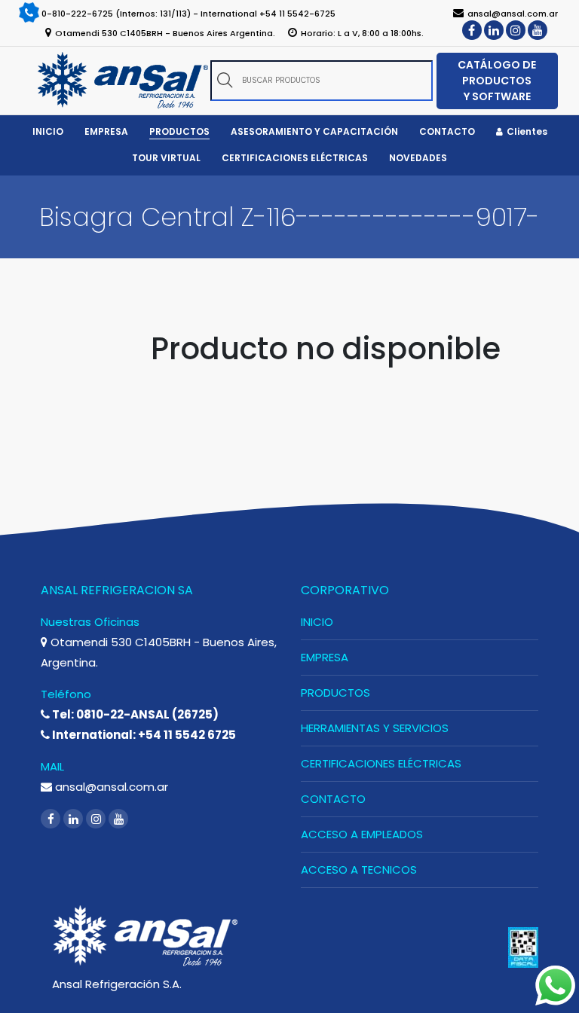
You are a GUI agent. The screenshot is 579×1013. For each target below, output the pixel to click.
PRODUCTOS (335, 692)
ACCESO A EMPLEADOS (362, 834)
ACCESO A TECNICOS (359, 869)
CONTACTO (333, 799)
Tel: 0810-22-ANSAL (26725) (134, 714)
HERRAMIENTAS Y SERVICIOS (375, 728)
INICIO (317, 622)
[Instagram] (515, 30)
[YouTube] (537, 30)
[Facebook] (472, 30)
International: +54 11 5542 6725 (143, 735)
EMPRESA (324, 657)
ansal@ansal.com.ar (110, 787)
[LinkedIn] (494, 30)
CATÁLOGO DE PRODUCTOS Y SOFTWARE (497, 80)
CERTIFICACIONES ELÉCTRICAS (381, 763)
